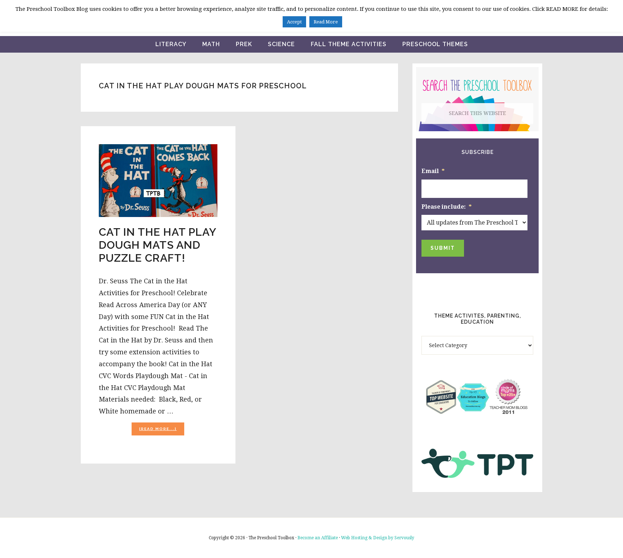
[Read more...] (161, 430)
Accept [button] (294, 22)
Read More (326, 22)
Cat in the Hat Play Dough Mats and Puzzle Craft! (157, 245)
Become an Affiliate (317, 537)
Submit (442, 248)
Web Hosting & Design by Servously (377, 537)
